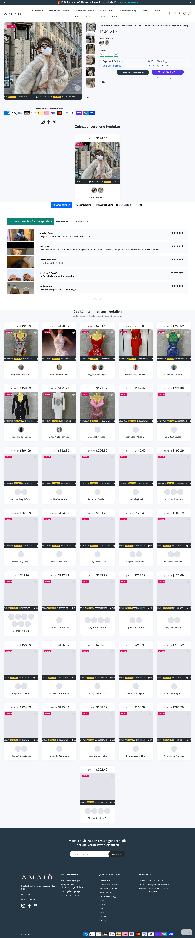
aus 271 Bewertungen (78, 221)
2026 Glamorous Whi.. (59, 693)
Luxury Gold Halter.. (97, 693)
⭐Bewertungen (61, 204)
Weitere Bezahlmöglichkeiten (167, 78)
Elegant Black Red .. (21, 693)
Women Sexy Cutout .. (174, 755)
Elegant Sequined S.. (97, 818)
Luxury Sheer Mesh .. (97, 561)
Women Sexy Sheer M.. (59, 627)
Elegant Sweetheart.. (136, 561)
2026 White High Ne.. (59, 436)
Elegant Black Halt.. (97, 755)
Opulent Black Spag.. (21, 755)
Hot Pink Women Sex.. (59, 499)
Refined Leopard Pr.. (135, 755)
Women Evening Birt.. (136, 693)
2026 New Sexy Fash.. (174, 693)
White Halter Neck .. (59, 561)
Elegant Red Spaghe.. (97, 374)
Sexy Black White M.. (136, 436)
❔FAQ (138, 204)
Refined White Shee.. (59, 374)
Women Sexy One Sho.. (136, 374)
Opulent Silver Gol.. (136, 627)
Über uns (25, 894)
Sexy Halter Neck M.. (97, 627)
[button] (4, 2)
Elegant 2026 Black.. (59, 755)
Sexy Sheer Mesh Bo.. (21, 374)
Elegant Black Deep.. (21, 436)
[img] (62, 221)
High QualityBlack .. (136, 499)
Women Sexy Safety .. (21, 499)
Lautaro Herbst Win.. (97, 197)
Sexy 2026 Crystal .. (174, 436)
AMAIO (30, 934)
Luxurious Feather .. (97, 499)
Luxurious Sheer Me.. (174, 499)
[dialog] (174, 13)
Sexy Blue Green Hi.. (173, 374)
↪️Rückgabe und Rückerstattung (113, 204)
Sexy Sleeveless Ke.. (174, 627)
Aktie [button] (104, 82)
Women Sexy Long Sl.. (21, 561)
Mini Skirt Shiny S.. (21, 631)
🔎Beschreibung (82, 204)
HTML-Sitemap (28, 899)
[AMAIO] (13, 13)
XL (106, 54)
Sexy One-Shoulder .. (174, 561)
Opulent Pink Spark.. (97, 436)
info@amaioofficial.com (158, 884)
